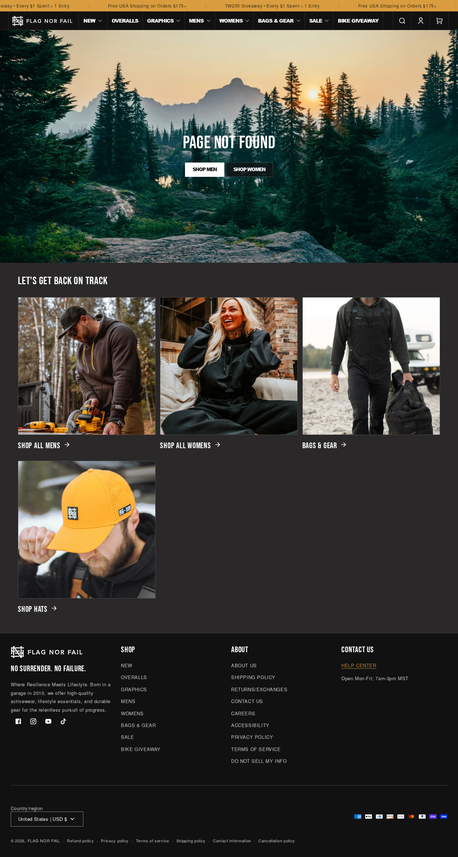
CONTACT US (247, 701)
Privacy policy (115, 840)
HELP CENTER (358, 665)
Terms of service (152, 840)
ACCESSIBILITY (250, 725)
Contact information (232, 840)
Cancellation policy (276, 840)
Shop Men (205, 169)
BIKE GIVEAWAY (141, 749)
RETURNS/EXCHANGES (259, 689)
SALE (127, 736)
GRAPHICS (134, 689)
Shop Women (249, 169)
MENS (128, 701)
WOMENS (132, 713)
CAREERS (243, 713)
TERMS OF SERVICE (256, 749)
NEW (126, 665)
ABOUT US (244, 665)
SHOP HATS (33, 609)
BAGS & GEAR (319, 445)
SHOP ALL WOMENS (185, 445)
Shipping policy (191, 840)
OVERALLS (134, 677)
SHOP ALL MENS (39, 445)
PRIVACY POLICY (252, 736)
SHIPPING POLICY (253, 677)
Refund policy (80, 840)
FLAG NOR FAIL (44, 840)
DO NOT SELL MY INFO (259, 760)
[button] (93, 20)
